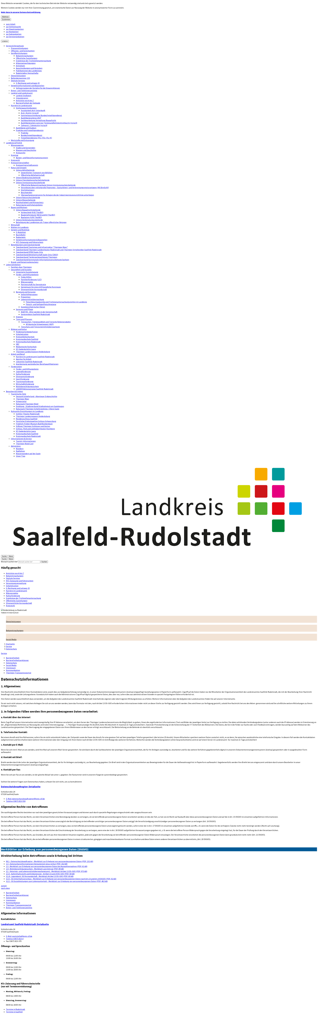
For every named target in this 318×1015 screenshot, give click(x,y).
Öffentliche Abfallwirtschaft (33, 175)
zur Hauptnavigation (15, 29)
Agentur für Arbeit (23, 359)
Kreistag (14, 155)
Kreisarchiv (20, 152)
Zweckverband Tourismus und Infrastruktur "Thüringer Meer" (42, 247)
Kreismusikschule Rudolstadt (28, 341)
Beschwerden (26, 192)
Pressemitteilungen (19, 48)
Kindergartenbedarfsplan (27, 331)
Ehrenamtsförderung (25, 376)
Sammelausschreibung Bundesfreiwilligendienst (41, 115)
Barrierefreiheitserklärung (17, 660)
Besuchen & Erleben (14, 391)
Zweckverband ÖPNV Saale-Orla (29, 252)
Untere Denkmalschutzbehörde (29, 220)
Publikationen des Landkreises (29, 70)
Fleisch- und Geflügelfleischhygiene (41, 304)
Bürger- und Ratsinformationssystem (32, 157)
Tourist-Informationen (26, 441)
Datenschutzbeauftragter (20, 786)
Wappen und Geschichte (26, 150)
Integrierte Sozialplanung (27, 272)
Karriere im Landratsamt (21, 105)
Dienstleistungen (18, 75)
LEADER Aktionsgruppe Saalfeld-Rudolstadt (34, 389)
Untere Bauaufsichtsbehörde (28, 210)
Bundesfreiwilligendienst (31, 135)
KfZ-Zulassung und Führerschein (29, 242)
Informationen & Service (21, 438)
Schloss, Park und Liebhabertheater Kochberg (35, 428)
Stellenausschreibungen (26, 108)
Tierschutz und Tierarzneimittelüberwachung (40, 326)
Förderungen (16, 366)
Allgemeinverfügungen (26, 63)
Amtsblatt (20, 65)
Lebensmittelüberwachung (32, 299)
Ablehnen (5, 17)
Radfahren (20, 451)
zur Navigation (12, 31)
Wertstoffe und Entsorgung (22, 140)
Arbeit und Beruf (18, 354)
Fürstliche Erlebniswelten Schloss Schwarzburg (36, 421)
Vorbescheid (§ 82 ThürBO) (32, 212)
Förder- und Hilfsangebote (27, 274)
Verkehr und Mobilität (20, 230)
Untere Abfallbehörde (25, 170)
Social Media (11, 665)
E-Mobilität (21, 232)
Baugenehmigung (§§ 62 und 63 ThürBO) (38, 215)
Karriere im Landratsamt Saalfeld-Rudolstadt (35, 356)
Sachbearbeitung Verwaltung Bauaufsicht (38, 120)
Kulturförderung (23, 374)
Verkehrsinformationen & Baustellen (31, 239)
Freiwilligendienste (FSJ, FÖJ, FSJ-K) (36, 138)
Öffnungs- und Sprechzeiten (23, 50)
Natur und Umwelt (19, 167)
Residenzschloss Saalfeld (26, 418)
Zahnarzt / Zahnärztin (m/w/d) (34, 125)
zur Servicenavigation (15, 36)
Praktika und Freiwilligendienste (29, 130)
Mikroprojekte (27, 282)
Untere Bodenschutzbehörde (28, 177)
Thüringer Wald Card (24, 443)
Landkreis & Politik (14, 142)
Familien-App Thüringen (21, 267)
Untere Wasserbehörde (25, 200)
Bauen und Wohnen (19, 207)
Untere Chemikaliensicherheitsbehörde (32, 180)
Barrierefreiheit (12, 658)
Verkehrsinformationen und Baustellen (27, 85)
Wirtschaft (15, 225)
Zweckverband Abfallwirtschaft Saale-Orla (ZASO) (37, 254)
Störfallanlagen (28, 190)
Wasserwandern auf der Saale (28, 453)
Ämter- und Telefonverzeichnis (24, 90)
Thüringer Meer (22, 399)
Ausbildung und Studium (26, 128)
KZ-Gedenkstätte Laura (26, 349)
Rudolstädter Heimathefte (27, 73)
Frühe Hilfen (26, 277)
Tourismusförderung (24, 381)
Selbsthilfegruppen (29, 294)
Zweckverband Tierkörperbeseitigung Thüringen (36, 257)
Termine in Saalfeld (14, 1012)
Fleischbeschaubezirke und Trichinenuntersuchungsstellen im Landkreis (56, 302)
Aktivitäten (16, 446)
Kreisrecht (15, 160)
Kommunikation (13, 670)
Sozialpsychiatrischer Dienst (33, 307)
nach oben (5, 888)
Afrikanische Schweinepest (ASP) (40, 324)
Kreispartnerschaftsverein (27, 165)
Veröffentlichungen (19, 53)
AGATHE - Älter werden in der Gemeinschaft (39, 312)
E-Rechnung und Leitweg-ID (28, 83)
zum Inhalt (10, 24)
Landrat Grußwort (23, 95)
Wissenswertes (17, 145)
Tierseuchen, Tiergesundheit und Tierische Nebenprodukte (46, 322)
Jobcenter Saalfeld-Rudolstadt (29, 361)
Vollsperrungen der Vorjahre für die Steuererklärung (38, 88)
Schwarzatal (21, 401)
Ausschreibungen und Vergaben (29, 68)
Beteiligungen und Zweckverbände (25, 244)
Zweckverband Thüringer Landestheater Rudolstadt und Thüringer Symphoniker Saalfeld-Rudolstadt (59, 249)
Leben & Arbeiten (13, 264)
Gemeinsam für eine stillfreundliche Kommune (41, 287)
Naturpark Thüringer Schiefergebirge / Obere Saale (37, 409)
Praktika (24, 133)
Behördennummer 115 (20, 78)
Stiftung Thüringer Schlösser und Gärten (33, 426)
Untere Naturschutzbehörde (28, 197)
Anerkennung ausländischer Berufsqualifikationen (37, 364)
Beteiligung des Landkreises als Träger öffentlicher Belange (41, 222)
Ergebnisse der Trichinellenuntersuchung (33, 60)
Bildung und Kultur (19, 329)
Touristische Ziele (18, 394)
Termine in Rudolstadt (15, 1009)
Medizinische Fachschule (26, 346)
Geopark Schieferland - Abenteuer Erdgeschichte (36, 396)
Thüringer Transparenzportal (18, 672)
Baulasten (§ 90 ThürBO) (31, 217)
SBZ (17, 344)
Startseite (10, 644)
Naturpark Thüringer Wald (27, 404)
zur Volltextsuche (13, 26)
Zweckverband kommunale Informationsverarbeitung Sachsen (42, 259)
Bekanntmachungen (24, 55)
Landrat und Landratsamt (22, 93)
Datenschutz (11, 649)
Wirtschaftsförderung (25, 384)
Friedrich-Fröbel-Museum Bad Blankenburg (34, 423)
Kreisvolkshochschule (25, 336)
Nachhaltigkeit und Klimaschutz (29, 202)
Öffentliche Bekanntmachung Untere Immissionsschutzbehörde (48, 185)
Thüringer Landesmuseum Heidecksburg (33, 351)
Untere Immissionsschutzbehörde (30, 182)
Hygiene (19, 317)
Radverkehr (21, 237)
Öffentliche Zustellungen (26, 58)
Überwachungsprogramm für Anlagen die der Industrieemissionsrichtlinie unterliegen (57, 195)
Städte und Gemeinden (25, 147)
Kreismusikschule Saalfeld (27, 339)
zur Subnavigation (13, 34)
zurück (4, 885)
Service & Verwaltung (15, 46)
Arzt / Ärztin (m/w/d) (30, 113)
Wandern (19, 448)
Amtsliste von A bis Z (25, 100)
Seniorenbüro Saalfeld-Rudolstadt (35, 314)
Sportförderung (22, 379)
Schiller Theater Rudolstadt (28, 414)
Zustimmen (6, 20)
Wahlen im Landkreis (20, 227)
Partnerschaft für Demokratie (33, 284)
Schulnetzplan (22, 334)
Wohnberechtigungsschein (27, 386)
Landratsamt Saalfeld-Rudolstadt (25, 924)
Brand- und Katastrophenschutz (24, 262)
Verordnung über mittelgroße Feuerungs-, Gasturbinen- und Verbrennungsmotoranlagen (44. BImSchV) (65, 187)
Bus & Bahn (20, 234)
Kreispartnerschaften (20, 162)
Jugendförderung (23, 371)
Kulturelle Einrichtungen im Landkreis (27, 411)
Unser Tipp (20, 456)
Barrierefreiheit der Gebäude (28, 103)
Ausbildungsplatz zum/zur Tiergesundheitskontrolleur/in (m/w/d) (49, 123)
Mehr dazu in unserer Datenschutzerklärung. (21, 12)
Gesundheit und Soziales (21, 269)
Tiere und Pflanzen (24, 319)
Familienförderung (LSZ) (31, 279)
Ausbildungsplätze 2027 (31, 118)
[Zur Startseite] (159, 553)
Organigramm (22, 98)
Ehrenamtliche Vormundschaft (34, 289)
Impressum (11, 668)
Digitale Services (18, 80)
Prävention (25, 297)
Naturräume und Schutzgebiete (29, 205)
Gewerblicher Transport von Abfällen (36, 172)
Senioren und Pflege (24, 309)
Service (9, 646)
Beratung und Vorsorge (26, 292)
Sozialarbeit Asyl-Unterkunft (33, 110)
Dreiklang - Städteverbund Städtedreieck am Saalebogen (40, 406)
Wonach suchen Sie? (9, 561)
